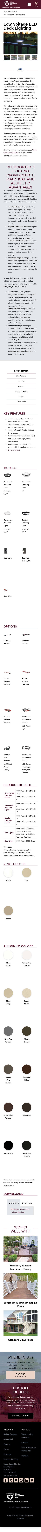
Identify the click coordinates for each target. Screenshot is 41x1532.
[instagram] (21, 1480)
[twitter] (11, 1480)
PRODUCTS (8, 1430)
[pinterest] (32, 1480)
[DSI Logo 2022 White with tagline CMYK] (15, 1493)
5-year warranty (14, 450)
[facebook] (5, 1480)
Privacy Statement (26, 1515)
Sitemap (20, 1518)
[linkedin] (26, 1480)
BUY (36, 6)
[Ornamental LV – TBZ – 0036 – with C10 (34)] (20, 43)
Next (36, 43)
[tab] (13, 1202)
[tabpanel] (20, 1210)
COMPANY (25, 1430)
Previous (5, 43)
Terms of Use (11, 1515)
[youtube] (16, 1480)
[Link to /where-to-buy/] (36, 3)
